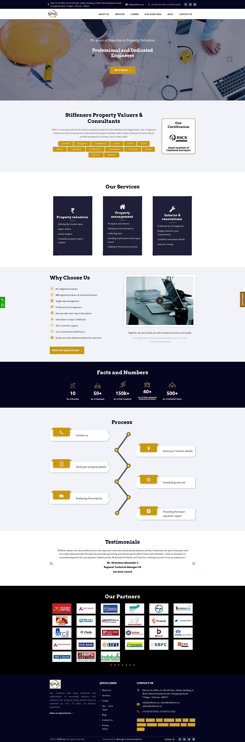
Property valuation (72, 217)
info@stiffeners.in (136, 4)
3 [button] (118, 664)
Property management (122, 214)
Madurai (112, 154)
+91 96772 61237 (167, 711)
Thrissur (96, 154)
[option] (61, 632)
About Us (106, 690)
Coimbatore (100, 143)
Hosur (148, 149)
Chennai (66, 143)
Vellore (59, 149)
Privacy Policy (105, 727)
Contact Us (107, 720)
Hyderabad (76, 149)
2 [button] (114, 664)
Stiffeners (61, 739)
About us (104, 14)
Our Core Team (153, 14)
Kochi (143, 143)
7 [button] (133, 664)
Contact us (185, 14)
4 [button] (122, 664)
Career (134, 14)
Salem (117, 143)
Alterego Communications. (129, 739)
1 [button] (111, 664)
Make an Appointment (65, 350)
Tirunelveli (133, 149)
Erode (130, 143)
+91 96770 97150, (150, 711)
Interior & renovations (172, 217)
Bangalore (82, 143)
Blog (170, 14)
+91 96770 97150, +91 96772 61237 (166, 4)
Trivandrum (114, 149)
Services (120, 14)
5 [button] (126, 664)
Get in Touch (121, 70)
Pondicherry (95, 149)
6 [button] (130, 664)
